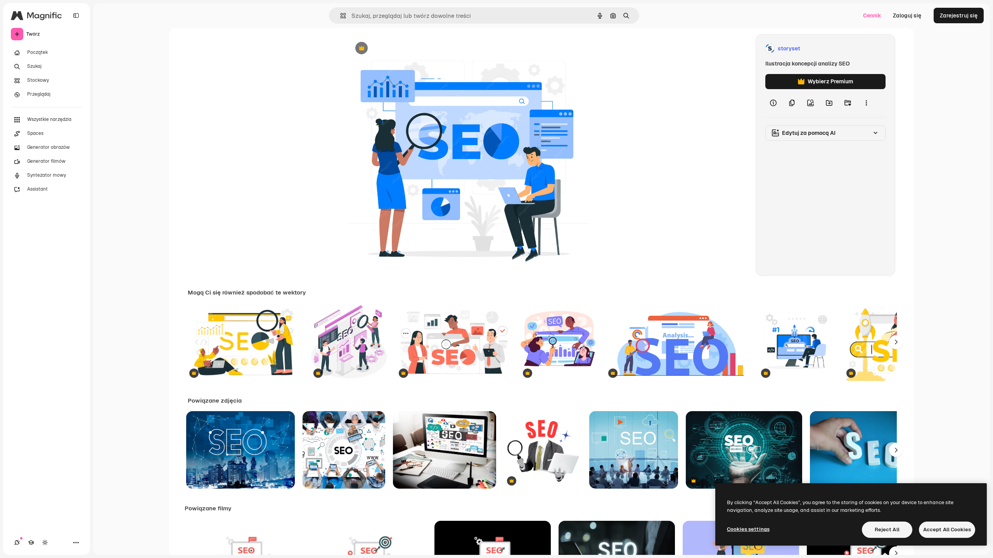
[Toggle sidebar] (76, 15)
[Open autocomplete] (340, 16)
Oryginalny (401, 48)
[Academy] (31, 542)
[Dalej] (896, 342)
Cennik (872, 15)
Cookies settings (748, 529)
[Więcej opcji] (866, 103)
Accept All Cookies (947, 529)
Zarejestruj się (958, 15)
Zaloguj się (907, 15)
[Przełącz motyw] (45, 542)
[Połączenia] (17, 542)
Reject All (887, 529)
